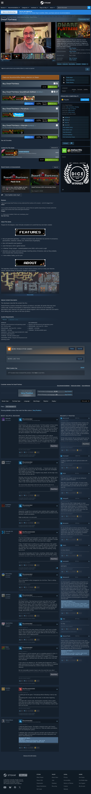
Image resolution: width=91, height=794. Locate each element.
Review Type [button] (5, 401)
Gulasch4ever (9, 720)
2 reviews (8, 626)
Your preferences (86, 385)
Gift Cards (39, 789)
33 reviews (8, 577)
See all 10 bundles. (6, 140)
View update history (68, 127)
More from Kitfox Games (22, 349)
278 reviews (8, 420)
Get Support (82, 783)
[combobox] (72, 7)
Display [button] (54, 401)
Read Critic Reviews (75, 151)
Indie (67, 107)
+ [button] (87, 64)
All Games (3, 17)
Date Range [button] (36, 401)
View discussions (67, 132)
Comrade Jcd (9, 531)
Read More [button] (54, 446)
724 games (8, 575)
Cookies (66, 786)
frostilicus (8, 461)
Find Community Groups (69, 137)
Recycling (54, 786)
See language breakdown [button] (63, 385)
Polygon (3, 211)
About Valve (55, 777)
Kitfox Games (72, 59)
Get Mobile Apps (83, 780)
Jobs (53, 780)
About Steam (40, 777)
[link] (41, 103)
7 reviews (8, 690)
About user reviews (75, 385)
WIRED (3, 204)
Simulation (78, 64)
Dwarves (59, 64)
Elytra (7, 647)
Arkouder (8, 418)
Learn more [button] (85, 99)
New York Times (5, 216)
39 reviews (8, 598)
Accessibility (67, 780)
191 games (8, 624)
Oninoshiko (9, 573)
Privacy (66, 777)
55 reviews (8, 506)
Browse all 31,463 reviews (30, 756)
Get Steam (82, 777)
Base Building (72, 64)
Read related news (67, 129)
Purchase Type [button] (16, 401)
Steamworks (40, 783)
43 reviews (8, 463)
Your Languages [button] (10, 406)
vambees (8, 594)
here (36, 372)
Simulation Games (11, 17)
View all (82, 367)
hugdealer (8, 504)
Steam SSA (40, 780)
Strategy (84, 64)
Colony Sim (65, 64)
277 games (8, 596)
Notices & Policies (68, 783)
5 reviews (8, 533)
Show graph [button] (84, 401)
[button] (3, 8)
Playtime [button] (45, 401)
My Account (82, 786)
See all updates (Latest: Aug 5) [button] (12, 195)
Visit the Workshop (67, 134)
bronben (8, 688)
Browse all (54, 147)
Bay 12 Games (73, 58)
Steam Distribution (41, 786)
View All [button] (56, 167)
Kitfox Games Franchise (23, 17)
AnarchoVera (9, 623)
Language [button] (26, 401)
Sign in (3, 68)
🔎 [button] (62, 189)
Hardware (54, 783)
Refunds (66, 789)
